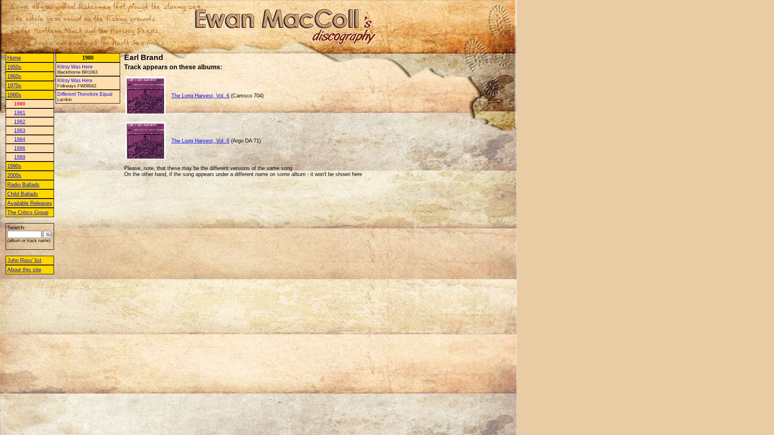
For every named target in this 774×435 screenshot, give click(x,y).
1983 (19, 130)
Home (14, 58)
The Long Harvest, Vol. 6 (200, 96)
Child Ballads (22, 194)
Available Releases (29, 203)
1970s (14, 86)
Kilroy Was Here (75, 67)
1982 (19, 121)
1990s (14, 166)
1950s (14, 67)
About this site (24, 270)
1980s (14, 95)
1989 (19, 157)
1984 (19, 139)
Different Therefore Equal (84, 94)
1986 (19, 148)
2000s (14, 175)
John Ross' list (24, 260)
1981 (19, 113)
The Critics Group (27, 212)
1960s (14, 76)
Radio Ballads (23, 185)
